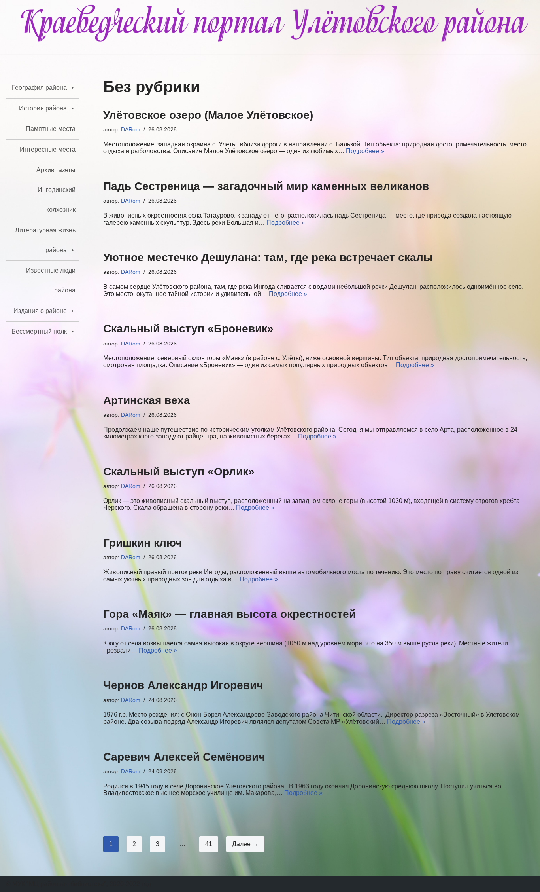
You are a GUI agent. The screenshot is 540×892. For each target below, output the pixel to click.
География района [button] (39, 87)
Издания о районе (40, 310)
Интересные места (48, 149)
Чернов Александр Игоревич (183, 685)
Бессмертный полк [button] (39, 331)
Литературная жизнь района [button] (45, 240)
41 (208, 844)
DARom (130, 129)
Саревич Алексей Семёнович (184, 757)
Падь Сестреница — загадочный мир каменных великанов (266, 186)
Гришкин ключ (142, 543)
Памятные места (51, 128)
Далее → (245, 844)
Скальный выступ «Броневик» (188, 329)
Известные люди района (51, 280)
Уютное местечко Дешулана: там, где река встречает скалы (268, 257)
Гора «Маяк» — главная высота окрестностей (229, 614)
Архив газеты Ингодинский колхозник (56, 190)
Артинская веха (146, 400)
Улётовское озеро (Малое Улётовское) (208, 115)
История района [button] (43, 108)
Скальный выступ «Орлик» (179, 471)
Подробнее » (365, 151)
